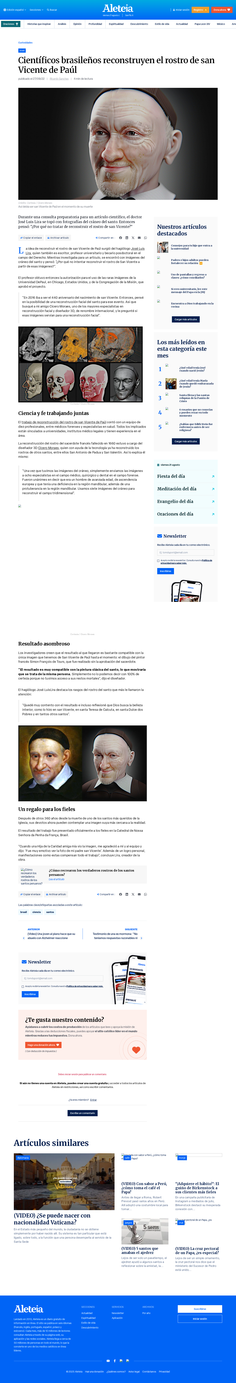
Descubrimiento (139, 24)
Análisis (62, 24)
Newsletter (118, 1313)
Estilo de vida (162, 24)
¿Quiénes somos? (116, 1371)
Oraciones (8, 24)
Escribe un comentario (82, 1113)
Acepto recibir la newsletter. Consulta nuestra (64, 986)
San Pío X (129, 15)
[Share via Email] (139, 237)
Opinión (77, 24)
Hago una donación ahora (41, 1045)
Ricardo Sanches (59, 79)
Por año (146, 1313)
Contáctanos (149, 1371)
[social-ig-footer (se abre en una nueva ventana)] (127, 1361)
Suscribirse (200, 1309)
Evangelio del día (175, 501)
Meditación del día (176, 489)
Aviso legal (134, 1371)
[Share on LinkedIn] (126, 237)
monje (182, 1157)
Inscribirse (30, 994)
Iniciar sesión (183, 9)
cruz (181, 1222)
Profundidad (95, 24)
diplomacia (23, 1157)
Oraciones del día (175, 514)
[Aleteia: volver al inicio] (118, 8)
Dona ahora (220, 9)
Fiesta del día (171, 476)
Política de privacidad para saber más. (85, 986)
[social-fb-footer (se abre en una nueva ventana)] (114, 1361)
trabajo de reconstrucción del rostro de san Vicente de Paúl (64, 422)
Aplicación (117, 1318)
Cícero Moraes (48, 448)
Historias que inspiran (39, 24)
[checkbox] (23, 987)
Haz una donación (94, 1371)
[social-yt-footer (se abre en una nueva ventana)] (108, 1361)
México (221, 24)
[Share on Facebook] (120, 237)
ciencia (36, 912)
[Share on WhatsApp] (145, 237)
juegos (128, 1222)
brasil (23, 912)
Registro (198, 9)
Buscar (53, 9)
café (127, 1157)
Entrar (93, 1099)
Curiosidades (25, 42)
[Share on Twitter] (133, 237)
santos (50, 912)
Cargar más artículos (186, 319)
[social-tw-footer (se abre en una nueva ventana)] (121, 1361)
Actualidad (182, 24)
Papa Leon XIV (202, 24)
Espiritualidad (116, 24)
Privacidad (164, 1371)
